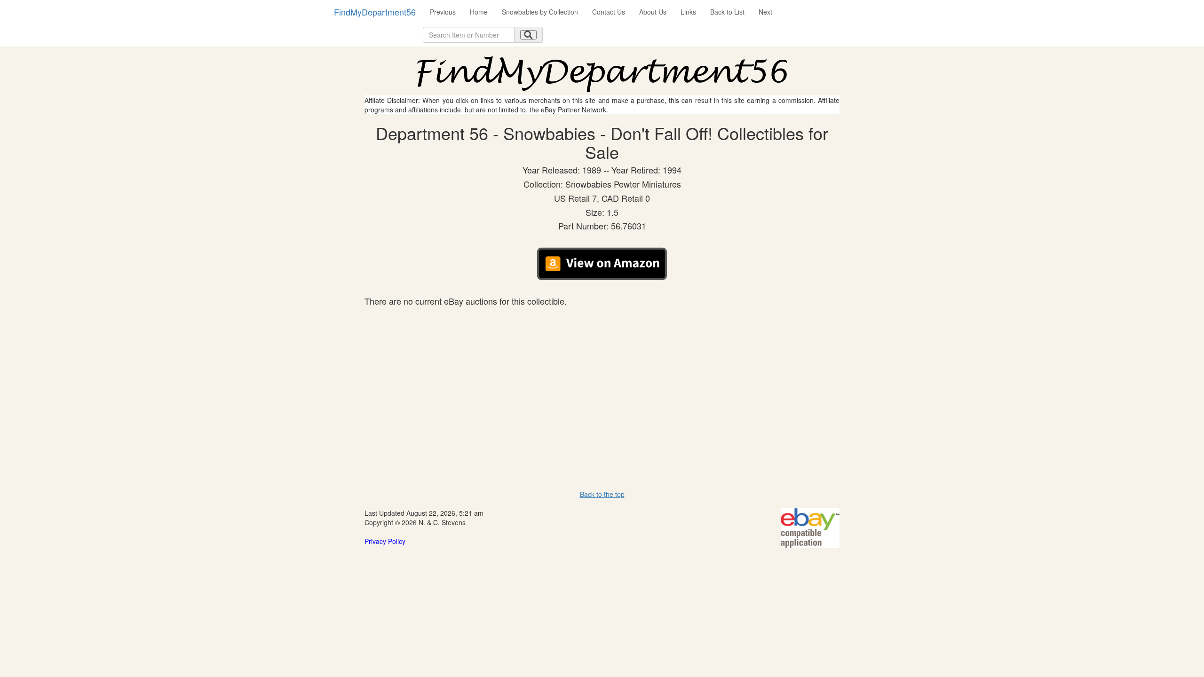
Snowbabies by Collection (540, 11)
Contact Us (608, 11)
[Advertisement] (602, 376)
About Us (652, 11)
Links (688, 11)
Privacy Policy (384, 541)
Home (479, 11)
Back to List (727, 11)
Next (765, 11)
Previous (443, 11)
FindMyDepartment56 (375, 12)
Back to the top (602, 494)
